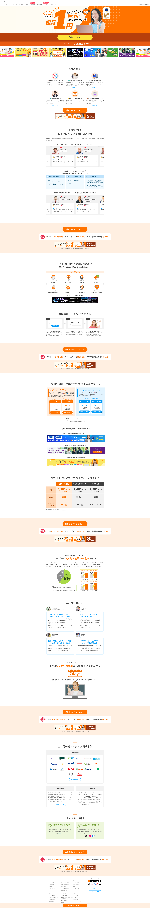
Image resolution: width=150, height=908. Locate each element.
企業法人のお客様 (95, 888)
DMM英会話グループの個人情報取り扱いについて (67, 898)
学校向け (146, 4)
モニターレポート (52, 888)
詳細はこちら (75, 87)
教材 (27, 4)
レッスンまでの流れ (76, 882)
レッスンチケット (76, 888)
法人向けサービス (75, 779)
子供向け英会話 (63, 886)
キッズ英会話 (39, 4)
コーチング (45, 4)
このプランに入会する (55, 412)
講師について (75, 880)
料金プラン (15, 4)
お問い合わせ (75, 899)
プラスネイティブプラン (65, 882)
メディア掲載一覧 (64, 900)
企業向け (141, 4)
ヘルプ (56, 4)
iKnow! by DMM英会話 (52, 895)
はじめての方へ (51, 880)
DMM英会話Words (52, 899)
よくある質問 (75, 895)
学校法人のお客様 (95, 891)
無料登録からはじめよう (75, 229)
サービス (51, 4)
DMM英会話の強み (52, 884)
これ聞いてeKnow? (64, 890)
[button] (71, 57)
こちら (59, 833)
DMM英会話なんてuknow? (53, 897)
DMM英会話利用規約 (64, 895)
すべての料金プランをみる (76, 421)
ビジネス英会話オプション (65, 888)
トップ (3, 4)
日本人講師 (50, 886)
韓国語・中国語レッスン (65, 884)
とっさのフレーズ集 (76, 897)
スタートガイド (51, 882)
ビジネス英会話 (32, 4)
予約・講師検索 (21, 4)
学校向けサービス (60, 804)
